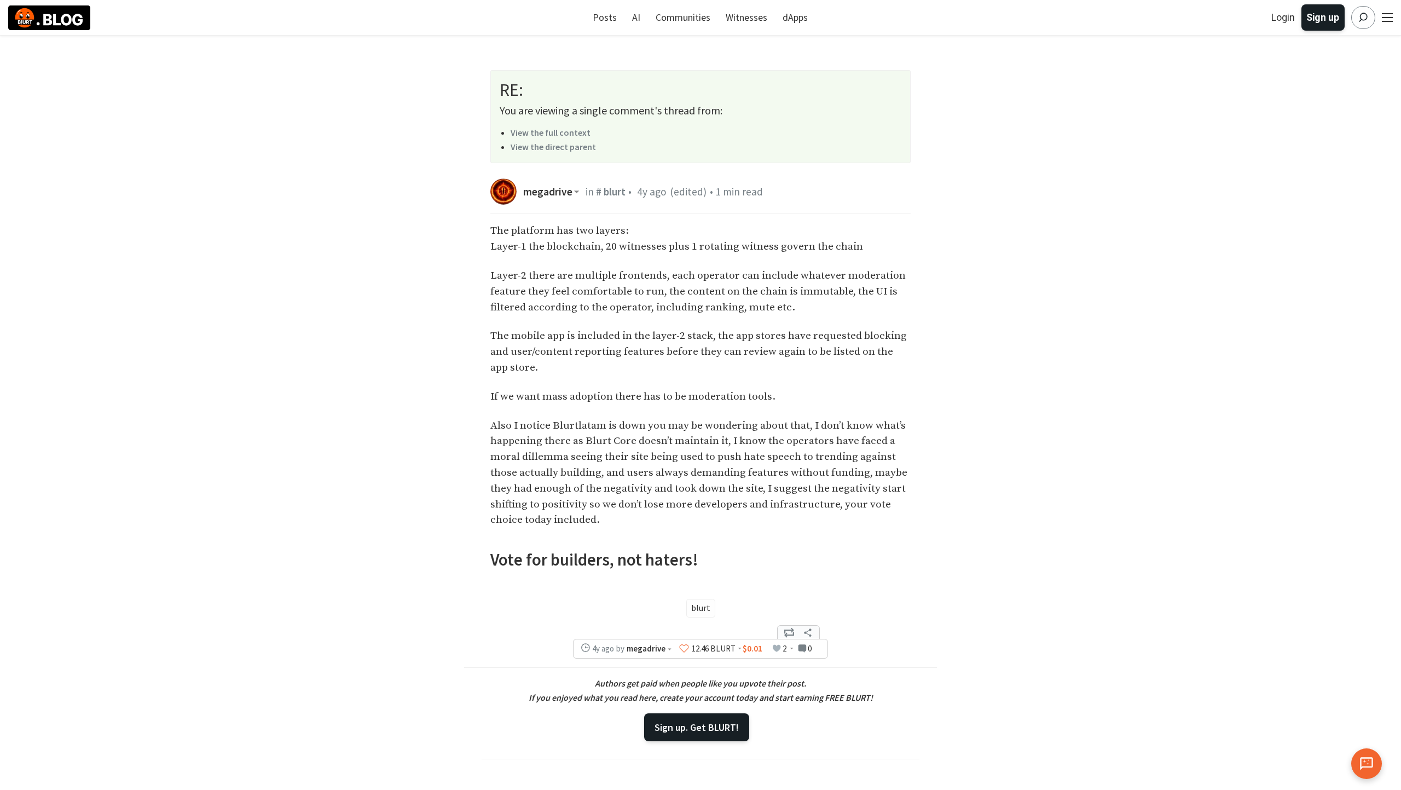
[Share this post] (808, 632)
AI (636, 17)
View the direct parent (553, 146)
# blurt (611, 191)
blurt (700, 607)
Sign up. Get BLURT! (697, 727)
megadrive (547, 192)
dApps (795, 17)
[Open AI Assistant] (1366, 763)
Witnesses (746, 17)
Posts (605, 17)
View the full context (550, 132)
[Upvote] (684, 649)
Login (1283, 17)
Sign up (1322, 17)
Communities (683, 17)
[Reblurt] (789, 632)
